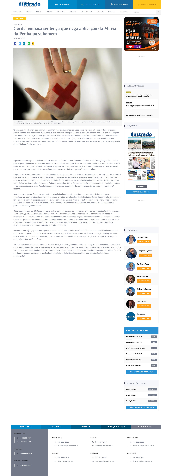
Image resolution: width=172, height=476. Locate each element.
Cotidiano (61, 11)
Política (50, 11)
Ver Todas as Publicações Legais (141, 407)
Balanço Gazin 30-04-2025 (134, 359)
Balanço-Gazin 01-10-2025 (134, 354)
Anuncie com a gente (149, 4)
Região (29, 11)
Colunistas (124, 11)
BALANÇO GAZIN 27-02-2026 (135, 348)
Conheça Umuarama (116, 427)
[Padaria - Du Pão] (141, 34)
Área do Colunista (146, 427)
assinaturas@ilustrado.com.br (68, 446)
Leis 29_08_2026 (131, 389)
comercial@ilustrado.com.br (105, 461)
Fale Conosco (56, 427)
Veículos (100, 11)
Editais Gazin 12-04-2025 (133, 365)
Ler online (141, 186)
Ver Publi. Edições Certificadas (141, 372)
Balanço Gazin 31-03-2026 (134, 342)
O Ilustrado (25, 427)
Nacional (111, 11)
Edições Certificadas (92, 4)
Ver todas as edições (141, 192)
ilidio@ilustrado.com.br (66, 461)
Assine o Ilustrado (121, 4)
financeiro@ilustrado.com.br (142, 461)
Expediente (86, 427)
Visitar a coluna (144, 241)
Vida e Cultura (86, 11)
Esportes (73, 11)
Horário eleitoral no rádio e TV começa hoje (139, 115)
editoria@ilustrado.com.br (104, 446)
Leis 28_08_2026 (131, 395)
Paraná (39, 11)
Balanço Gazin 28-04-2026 (134, 336)
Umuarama (17, 11)
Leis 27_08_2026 (131, 401)
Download (152, 389)
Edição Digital (64, 4)
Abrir (153, 336)
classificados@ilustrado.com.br (143, 446)
